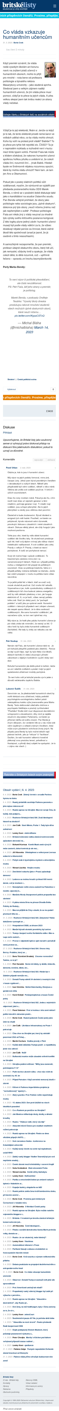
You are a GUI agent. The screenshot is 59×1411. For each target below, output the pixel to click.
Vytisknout (11, 389)
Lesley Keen (18, 833)
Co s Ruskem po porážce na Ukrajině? (29, 1110)
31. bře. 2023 (26, 641)
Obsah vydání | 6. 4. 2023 (18, 790)
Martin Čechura (19, 1041)
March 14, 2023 (37, 329)
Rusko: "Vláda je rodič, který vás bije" (29, 1121)
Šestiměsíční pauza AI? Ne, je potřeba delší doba (33, 1318)
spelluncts (29, 1345)
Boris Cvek (18, 42)
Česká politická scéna (26, 379)
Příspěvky (30, 1389)
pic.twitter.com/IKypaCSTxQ (29, 315)
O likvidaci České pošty (35, 1206)
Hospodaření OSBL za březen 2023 (28, 925)
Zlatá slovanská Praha (38, 1168)
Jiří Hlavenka (18, 852)
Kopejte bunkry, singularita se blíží (27, 1187)
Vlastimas (29, 1241)
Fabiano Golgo (20, 1349)
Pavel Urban (11, 467)
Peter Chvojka (19, 1337)
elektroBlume (30, 833)
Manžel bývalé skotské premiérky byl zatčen (32, 929)
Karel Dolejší (18, 994)
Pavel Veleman (19, 1010)
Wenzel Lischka (19, 867)
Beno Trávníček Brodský (23, 956)
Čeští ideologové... (33, 1225)
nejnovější (39, 459)
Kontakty (6, 1383)
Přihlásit (7, 432)
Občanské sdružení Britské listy (32, 1400)
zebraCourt (29, 1314)
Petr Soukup (12, 641)
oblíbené (51, 459)
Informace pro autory (34, 1386)
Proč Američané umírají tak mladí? (27, 1287)
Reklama (6, 1389)
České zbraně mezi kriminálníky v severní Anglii (33, 1164)
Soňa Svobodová (20, 1168)
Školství (11, 379)
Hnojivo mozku (33, 867)
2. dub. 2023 (25, 467)
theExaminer (30, 1175)
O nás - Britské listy (11, 1380)
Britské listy (24, 6)
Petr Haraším (18, 964)
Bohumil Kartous (20, 844)
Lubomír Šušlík (13, 688)
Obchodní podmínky (11, 1392)
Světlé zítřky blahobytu (37, 1172)
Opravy (6, 1386)
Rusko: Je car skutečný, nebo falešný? (29, 1237)
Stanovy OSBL (32, 1380)
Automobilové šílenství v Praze (26, 1245)
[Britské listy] (29, 114)
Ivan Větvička (18, 987)
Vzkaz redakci (31, 1383)
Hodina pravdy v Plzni (36, 1041)
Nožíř (24, 1052)
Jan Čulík (17, 825)
